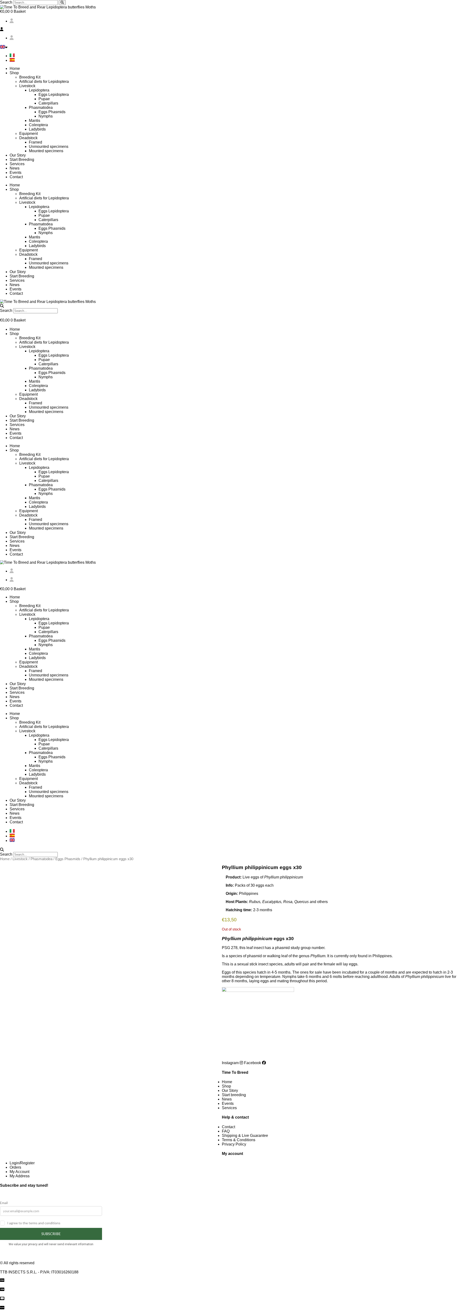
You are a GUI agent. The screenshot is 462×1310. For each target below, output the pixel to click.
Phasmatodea (41, 107)
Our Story (18, 155)
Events (15, 172)
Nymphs (45, 116)
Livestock (27, 86)
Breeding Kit (29, 77)
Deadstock (28, 138)
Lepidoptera (39, 90)
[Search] (62, 2)
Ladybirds (37, 129)
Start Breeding (22, 159)
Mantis (34, 120)
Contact (16, 177)
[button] (231, 29)
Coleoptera (38, 125)
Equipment (28, 133)
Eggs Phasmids (51, 112)
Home (15, 68)
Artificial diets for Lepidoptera (44, 81)
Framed (35, 142)
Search (6, 2)
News (14, 168)
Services (17, 164)
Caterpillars (48, 103)
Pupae (44, 99)
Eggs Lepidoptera (53, 94)
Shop (14, 73)
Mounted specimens (46, 151)
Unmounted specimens (48, 146)
